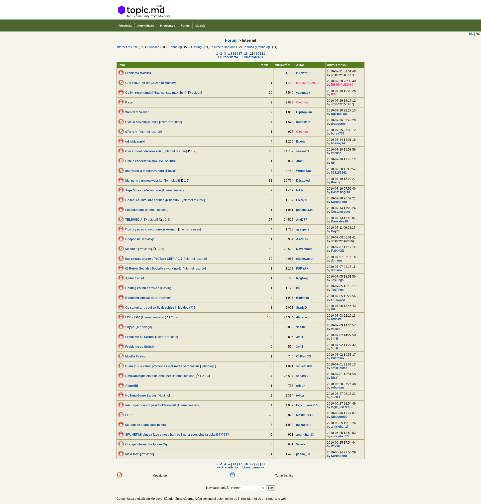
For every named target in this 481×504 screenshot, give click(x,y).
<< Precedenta (227, 57)
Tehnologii (176, 47)
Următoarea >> (253, 57)
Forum (185, 25)
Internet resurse (127, 47)
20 (257, 53)
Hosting (196, 47)
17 (240, 53)
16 (234, 53)
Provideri (153, 47)
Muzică (200, 25)
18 (246, 53)
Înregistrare (167, 25)
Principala (125, 25)
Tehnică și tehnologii (257, 47)
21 (263, 53)
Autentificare (145, 25)
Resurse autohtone (222, 47)
